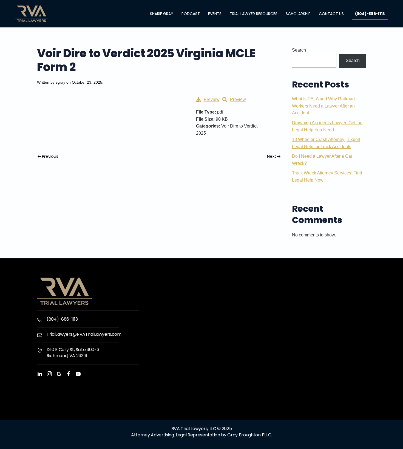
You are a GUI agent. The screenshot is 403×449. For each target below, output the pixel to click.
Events (215, 13)
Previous (50, 156)
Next (271, 156)
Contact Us (331, 13)
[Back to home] (31, 14)
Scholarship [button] (298, 13)
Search (299, 50)
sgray (60, 82)
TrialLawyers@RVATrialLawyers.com (84, 334)
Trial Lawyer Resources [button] (253, 13)
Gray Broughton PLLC (249, 435)
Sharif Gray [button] (161, 13)
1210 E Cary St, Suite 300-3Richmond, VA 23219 (73, 352)
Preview (212, 99)
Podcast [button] (190, 13)
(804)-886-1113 (370, 13)
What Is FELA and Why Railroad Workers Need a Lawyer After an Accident (323, 106)
